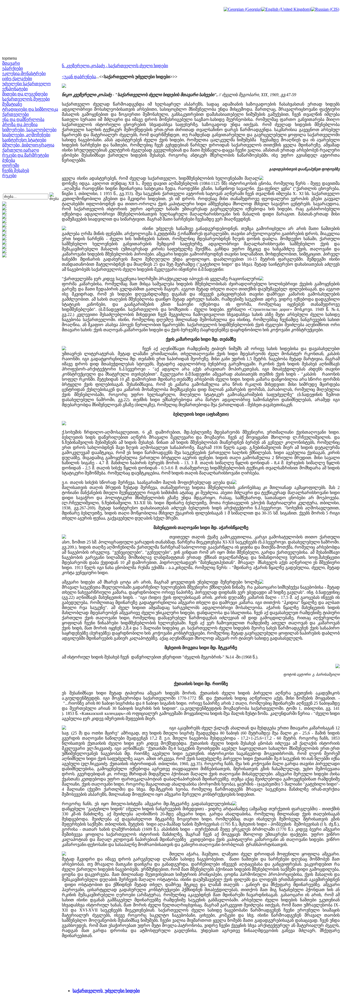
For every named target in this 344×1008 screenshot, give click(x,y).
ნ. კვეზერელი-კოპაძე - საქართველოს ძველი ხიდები (115, 65)
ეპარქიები (12, 68)
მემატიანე (12, 104)
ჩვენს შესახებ (15, 170)
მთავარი (11, 63)
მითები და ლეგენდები (25, 94)
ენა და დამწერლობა (23, 119)
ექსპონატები (15, 89)
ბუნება (8, 160)
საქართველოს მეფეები (26, 99)
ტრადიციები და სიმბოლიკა (30, 109)
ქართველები (15, 114)
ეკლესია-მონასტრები (24, 73)
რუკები (9, 175)
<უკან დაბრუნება (79, 76)
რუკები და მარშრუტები (25, 155)
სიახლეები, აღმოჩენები (26, 134)
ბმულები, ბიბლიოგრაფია (28, 145)
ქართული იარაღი (20, 150)
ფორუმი (10, 165)
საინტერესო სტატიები (24, 140)
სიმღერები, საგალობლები (29, 129)
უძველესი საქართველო (26, 83)
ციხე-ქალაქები (17, 78)
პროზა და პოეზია (20, 124)
